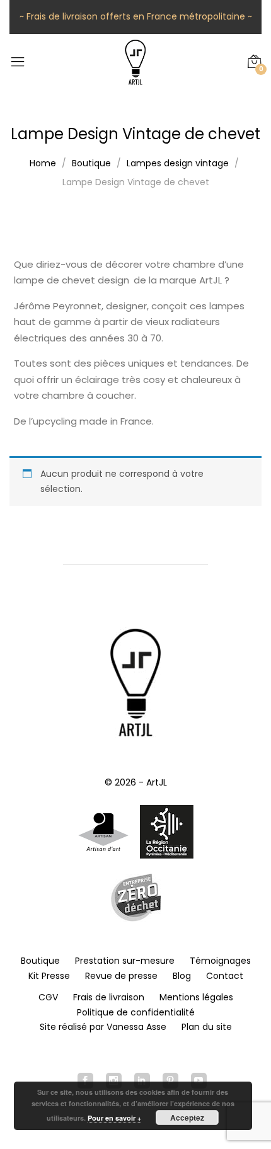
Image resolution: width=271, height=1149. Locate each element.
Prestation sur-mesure (125, 960)
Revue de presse (121, 975)
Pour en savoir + (114, 1118)
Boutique (40, 960)
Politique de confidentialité (136, 1012)
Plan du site (207, 1026)
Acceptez (187, 1117)
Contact (224, 975)
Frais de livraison (108, 997)
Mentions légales (196, 997)
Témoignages (220, 960)
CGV (48, 997)
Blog (182, 975)
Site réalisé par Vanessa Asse (103, 1026)
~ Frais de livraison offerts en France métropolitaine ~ (136, 16)
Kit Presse (49, 975)
